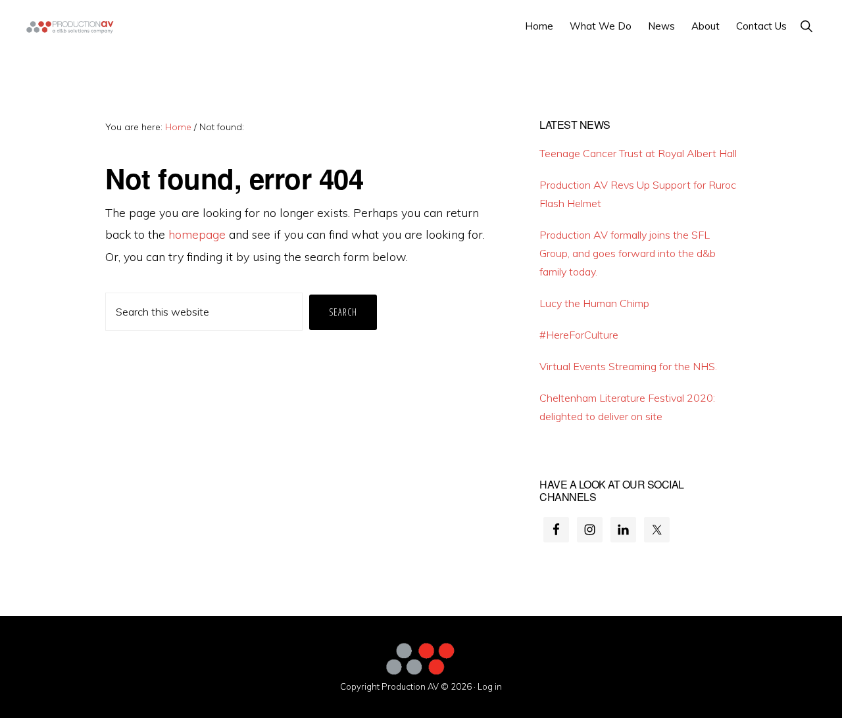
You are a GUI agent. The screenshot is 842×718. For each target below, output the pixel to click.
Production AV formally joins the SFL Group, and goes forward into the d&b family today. (627, 253)
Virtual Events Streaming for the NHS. (628, 366)
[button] (806, 26)
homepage (197, 234)
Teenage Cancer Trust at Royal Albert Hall (638, 153)
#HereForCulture (578, 334)
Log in (490, 686)
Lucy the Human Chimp (594, 303)
